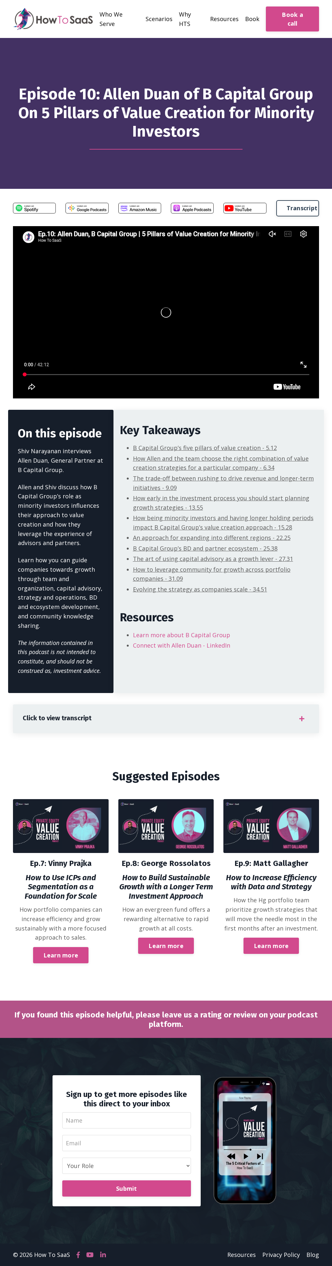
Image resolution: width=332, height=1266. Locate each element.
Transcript (302, 208)
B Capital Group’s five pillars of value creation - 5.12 (205, 448)
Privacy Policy (281, 1255)
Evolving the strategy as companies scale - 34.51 (200, 589)
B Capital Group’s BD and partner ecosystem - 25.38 (205, 548)
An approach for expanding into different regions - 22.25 (211, 538)
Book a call (292, 19)
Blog (312, 1255)
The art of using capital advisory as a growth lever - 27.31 (213, 559)
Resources (241, 1255)
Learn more (60, 955)
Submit (126, 1188)
